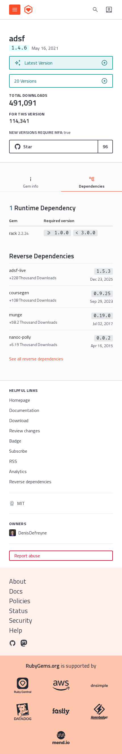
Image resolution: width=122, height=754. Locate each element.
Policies (19, 601)
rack (19, 233)
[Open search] (95, 10)
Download (18, 420)
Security (20, 620)
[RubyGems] (28, 9)
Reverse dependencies (30, 481)
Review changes (24, 430)
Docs (16, 591)
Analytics (18, 471)
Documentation (24, 410)
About (17, 581)
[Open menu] (14, 10)
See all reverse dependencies (36, 358)
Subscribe (18, 451)
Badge (15, 440)
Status (18, 611)
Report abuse (27, 555)
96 (105, 146)
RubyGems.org (43, 665)
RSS (13, 461)
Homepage (19, 400)
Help (15, 630)
